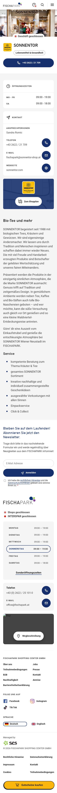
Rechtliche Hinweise (13, 757)
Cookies (7, 772)
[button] (28, 201)
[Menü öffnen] (52, 5)
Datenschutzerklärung (41, 757)
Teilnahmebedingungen (42, 772)
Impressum (8, 764)
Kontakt (34, 764)
